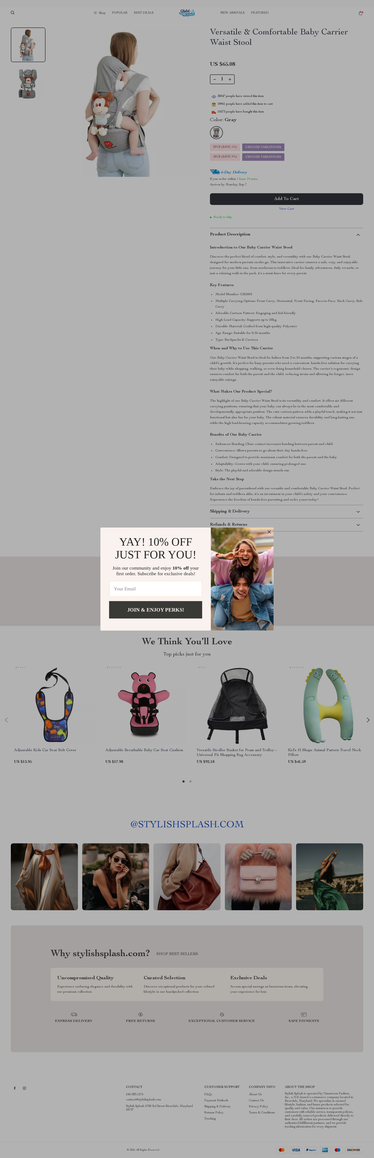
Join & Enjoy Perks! (155, 609)
